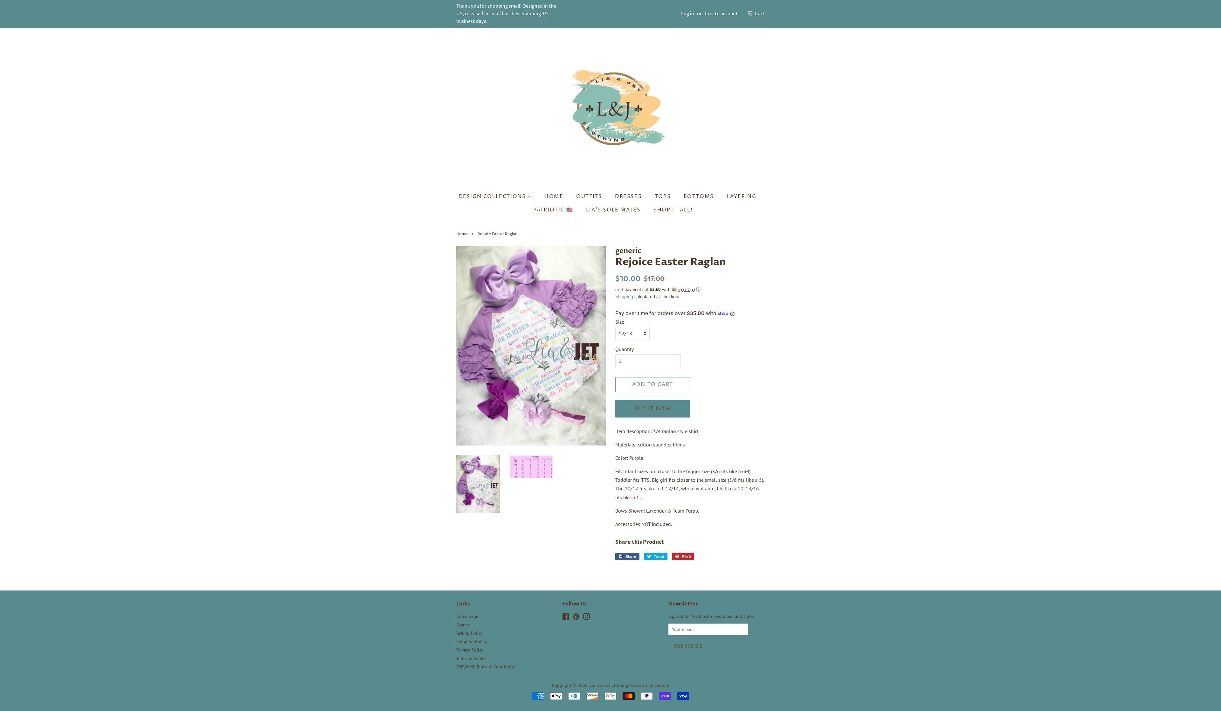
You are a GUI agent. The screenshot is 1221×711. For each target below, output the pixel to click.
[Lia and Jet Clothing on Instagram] (586, 618)
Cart (760, 14)
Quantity (624, 349)
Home (553, 196)
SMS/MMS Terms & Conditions (485, 667)
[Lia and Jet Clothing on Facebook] (565, 618)
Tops (663, 196)
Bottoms (699, 196)
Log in (687, 14)
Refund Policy (469, 633)
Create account (721, 14)
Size (619, 322)
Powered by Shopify (649, 685)
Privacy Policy (469, 650)
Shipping (624, 296)
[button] (690, 289)
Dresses (628, 196)
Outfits (589, 196)
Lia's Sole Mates (613, 209)
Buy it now (652, 408)
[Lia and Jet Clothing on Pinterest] (576, 618)
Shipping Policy (471, 642)
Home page (467, 616)
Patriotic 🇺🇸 (553, 209)
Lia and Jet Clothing (609, 685)
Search (462, 625)
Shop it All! (673, 209)
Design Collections (493, 196)
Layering (741, 196)
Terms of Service (471, 658)
